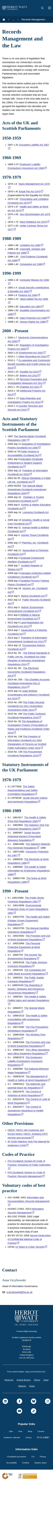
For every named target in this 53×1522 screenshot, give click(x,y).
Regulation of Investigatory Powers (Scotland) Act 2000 (28, 455)
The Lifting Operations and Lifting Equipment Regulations (27, 1081)
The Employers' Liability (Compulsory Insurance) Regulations (26, 1093)
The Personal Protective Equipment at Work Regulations (25, 971)
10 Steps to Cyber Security (29, 1286)
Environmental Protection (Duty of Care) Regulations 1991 (29, 929)
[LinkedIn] (5, 1441)
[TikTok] (33, 1450)
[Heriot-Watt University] (14, 8)
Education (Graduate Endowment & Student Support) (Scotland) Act (26, 474)
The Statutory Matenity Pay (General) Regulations (28, 862)
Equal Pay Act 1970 (30, 191)
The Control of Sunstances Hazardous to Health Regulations (26, 1146)
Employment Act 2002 (31, 356)
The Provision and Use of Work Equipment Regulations (28, 958)
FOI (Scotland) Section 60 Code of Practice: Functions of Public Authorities (27, 1200)
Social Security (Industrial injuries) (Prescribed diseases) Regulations (26, 853)
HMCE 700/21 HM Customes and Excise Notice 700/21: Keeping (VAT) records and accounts (28, 1169)
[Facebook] (19, 1441)
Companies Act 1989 (31, 264)
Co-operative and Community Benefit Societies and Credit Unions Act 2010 (27, 371)
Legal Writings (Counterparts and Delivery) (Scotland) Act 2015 (24, 706)
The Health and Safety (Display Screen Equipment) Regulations (29, 941)
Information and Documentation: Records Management (26, 1237)
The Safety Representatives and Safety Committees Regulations (23, 807)
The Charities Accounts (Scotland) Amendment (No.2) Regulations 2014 (27, 694)
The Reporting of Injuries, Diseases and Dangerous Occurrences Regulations (27, 1013)
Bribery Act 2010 (29, 383)
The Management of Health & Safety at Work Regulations (29, 1110)
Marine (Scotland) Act (33, 607)
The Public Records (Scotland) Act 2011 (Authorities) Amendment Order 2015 (26, 717)
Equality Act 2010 (30, 379)
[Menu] (48, 8)
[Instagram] (47, 1441)
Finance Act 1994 (28, 295)
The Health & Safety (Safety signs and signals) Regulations (27, 1024)
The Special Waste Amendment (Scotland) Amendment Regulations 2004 (28, 501)
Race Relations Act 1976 (33, 222)
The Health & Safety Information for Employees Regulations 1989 (27, 891)
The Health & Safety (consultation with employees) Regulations (28, 1043)
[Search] (42, 8)
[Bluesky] (33, 1441)
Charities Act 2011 (30, 394)
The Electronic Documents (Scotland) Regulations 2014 (28, 683)
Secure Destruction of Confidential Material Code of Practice (28, 1278)
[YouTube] (19, 1450)
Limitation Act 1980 (31, 245)
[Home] (3, 19)
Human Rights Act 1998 (33, 325)
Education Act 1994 (31, 306)
